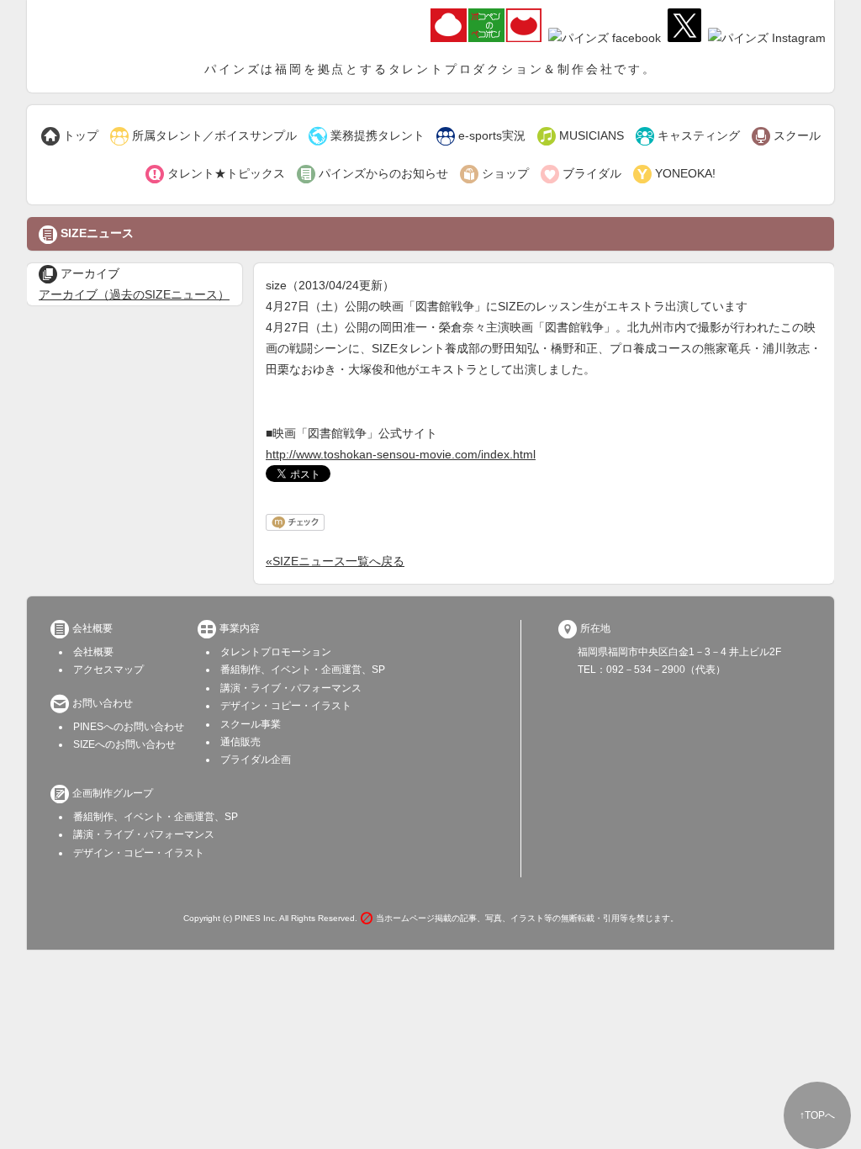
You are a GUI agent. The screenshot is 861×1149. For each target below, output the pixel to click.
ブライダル (581, 174)
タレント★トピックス (215, 174)
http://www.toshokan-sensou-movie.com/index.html (401, 454)
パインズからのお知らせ (372, 174)
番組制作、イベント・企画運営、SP (302, 669)
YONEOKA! (674, 174)
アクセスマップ (108, 669)
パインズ (123, 29)
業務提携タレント (367, 136)
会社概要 (93, 652)
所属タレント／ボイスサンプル (203, 136)
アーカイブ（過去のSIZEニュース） (134, 294)
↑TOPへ (817, 1115)
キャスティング (688, 136)
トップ (69, 136)
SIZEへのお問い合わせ (124, 744)
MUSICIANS (580, 136)
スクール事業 (250, 724)
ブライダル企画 (255, 759)
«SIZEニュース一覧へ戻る (335, 561)
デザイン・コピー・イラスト (285, 706)
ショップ (494, 174)
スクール (786, 136)
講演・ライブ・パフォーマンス (291, 688)
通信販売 (240, 742)
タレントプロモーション (275, 652)
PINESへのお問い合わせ (128, 727)
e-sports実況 (481, 136)
